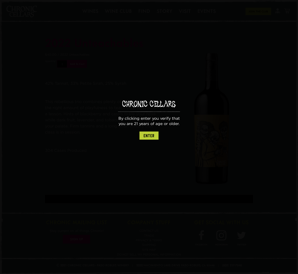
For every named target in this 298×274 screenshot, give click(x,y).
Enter (149, 136)
